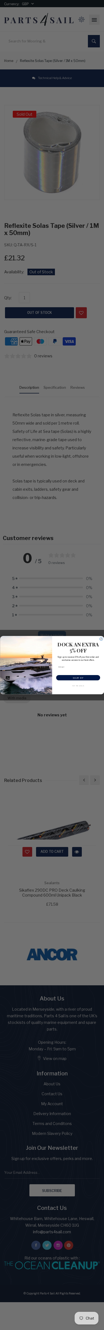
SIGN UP (78, 677)
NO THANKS (78, 685)
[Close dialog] (101, 639)
